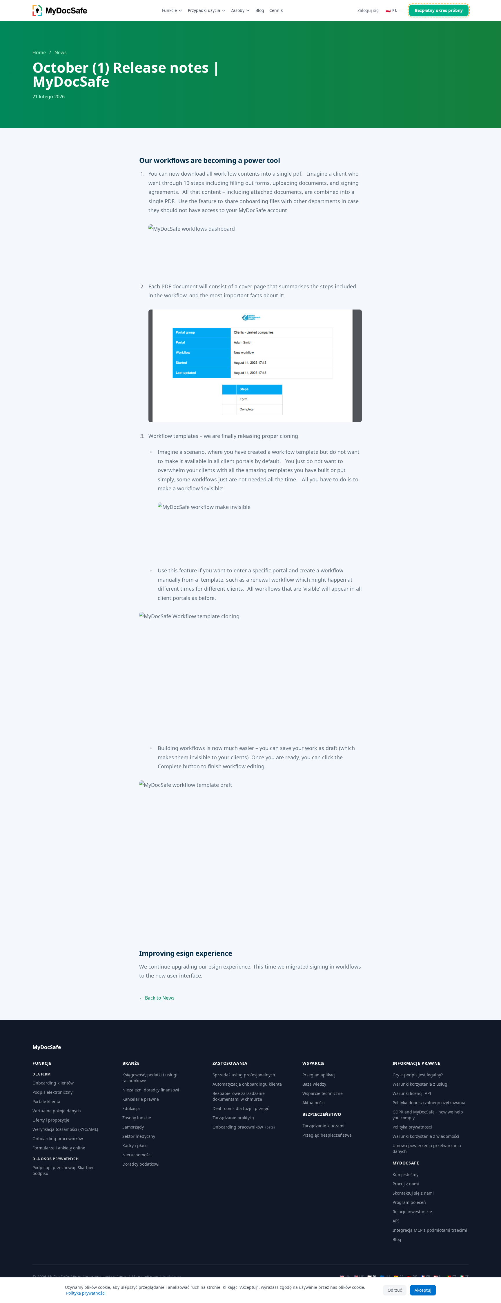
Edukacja (131, 1108)
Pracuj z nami (406, 1183)
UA (385, 1277)
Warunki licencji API (412, 1093)
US (359, 1277)
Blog (259, 10)
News (61, 52)
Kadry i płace (135, 1145)
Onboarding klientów (53, 1083)
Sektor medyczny (138, 1136)
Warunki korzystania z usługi (421, 1084)
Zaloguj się (368, 10)
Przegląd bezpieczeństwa (327, 1135)
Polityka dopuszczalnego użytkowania (429, 1102)
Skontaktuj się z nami (413, 1193)
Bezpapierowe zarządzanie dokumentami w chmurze (239, 1096)
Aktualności (313, 1102)
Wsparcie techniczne (322, 1093)
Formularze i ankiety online (58, 1148)
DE (412, 1277)
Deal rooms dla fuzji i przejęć (241, 1108)
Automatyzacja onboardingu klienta (247, 1084)
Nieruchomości (137, 1155)
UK (345, 1277)
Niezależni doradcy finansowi (150, 1090)
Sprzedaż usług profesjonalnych (244, 1075)
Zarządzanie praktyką (233, 1117)
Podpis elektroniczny (52, 1092)
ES (399, 1277)
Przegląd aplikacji (319, 1075)
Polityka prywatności (412, 1127)
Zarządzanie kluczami (323, 1126)
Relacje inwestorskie (412, 1211)
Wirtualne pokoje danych (56, 1110)
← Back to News (157, 998)
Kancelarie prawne (140, 1099)
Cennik (276, 10)
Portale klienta (46, 1101)
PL (372, 1277)
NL (438, 1277)
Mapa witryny (145, 1277)
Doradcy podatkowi (140, 1164)
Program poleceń (409, 1202)
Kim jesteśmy (405, 1174)
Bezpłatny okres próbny (439, 10)
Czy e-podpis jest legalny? (418, 1075)
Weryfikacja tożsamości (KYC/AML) (65, 1129)
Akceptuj (423, 1290)
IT (464, 1277)
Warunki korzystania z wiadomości (426, 1136)
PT (451, 1277)
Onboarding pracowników (57, 1138)
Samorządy (133, 1127)
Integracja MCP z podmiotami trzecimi (430, 1230)
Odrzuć (395, 1290)
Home (39, 52)
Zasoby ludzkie (136, 1117)
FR (425, 1277)
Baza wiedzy (314, 1084)
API (396, 1221)
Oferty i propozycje (50, 1120)
